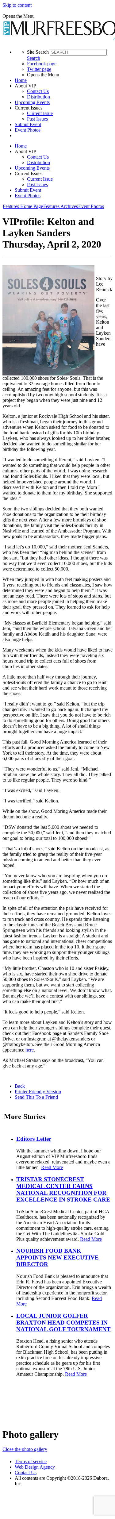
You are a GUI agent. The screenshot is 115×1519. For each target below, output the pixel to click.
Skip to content (17, 5)
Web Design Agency (35, 1467)
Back (20, 1086)
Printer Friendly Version (38, 1091)
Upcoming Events (32, 102)
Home (21, 80)
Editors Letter (33, 1139)
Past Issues (37, 118)
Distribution (38, 96)
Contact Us (38, 91)
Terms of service (31, 1461)
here (29, 1049)
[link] (64, 80)
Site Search (38, 52)
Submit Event (28, 124)
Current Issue (40, 113)
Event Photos (27, 130)
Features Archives (60, 206)
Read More (52, 1167)
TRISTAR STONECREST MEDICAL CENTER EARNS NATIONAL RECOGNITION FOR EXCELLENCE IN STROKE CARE (63, 1189)
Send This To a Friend (36, 1097)
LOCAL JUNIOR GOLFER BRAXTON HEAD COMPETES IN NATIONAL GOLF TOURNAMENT (63, 1322)
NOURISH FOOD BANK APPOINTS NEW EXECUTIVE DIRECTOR (57, 1257)
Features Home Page (23, 206)
